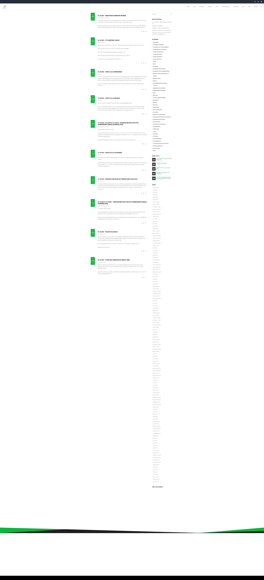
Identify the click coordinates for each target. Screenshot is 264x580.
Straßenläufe (102, 42)
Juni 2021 (155, 332)
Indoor (155, 80)
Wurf (154, 150)
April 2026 (155, 197)
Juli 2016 (155, 467)
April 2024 (155, 255)
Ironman (155, 85)
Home (188, 6)
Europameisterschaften (104, 126)
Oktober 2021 (156, 322)
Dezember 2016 (157, 455)
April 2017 (155, 445)
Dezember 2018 (157, 397)
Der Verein (201, 6)
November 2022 (157, 293)
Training (209, 6)
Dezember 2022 (157, 291)
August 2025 (156, 216)
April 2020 (155, 358)
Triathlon (101, 181)
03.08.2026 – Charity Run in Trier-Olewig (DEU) (161, 30)
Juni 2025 (155, 221)
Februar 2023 (156, 286)
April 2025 (155, 226)
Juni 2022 (155, 303)
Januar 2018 (156, 423)
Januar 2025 (156, 233)
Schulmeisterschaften (159, 119)
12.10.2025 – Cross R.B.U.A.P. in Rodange (110, 152)
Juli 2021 (155, 329)
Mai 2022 (155, 305)
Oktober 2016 (156, 460)
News (194, 6)
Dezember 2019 (157, 368)
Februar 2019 (156, 392)
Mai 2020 (155, 356)
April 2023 (155, 281)
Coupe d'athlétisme (158, 51)
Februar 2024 (156, 259)
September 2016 (157, 462)
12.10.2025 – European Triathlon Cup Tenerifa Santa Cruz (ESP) (117, 179)
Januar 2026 (156, 204)
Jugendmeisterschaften (159, 88)
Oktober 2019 (156, 373)
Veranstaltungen (226, 6)
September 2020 (157, 349)
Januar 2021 (156, 341)
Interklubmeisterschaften (160, 83)
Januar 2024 (156, 262)
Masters (155, 102)
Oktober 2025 (156, 211)
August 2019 (156, 378)
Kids (154, 92)
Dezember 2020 (157, 344)
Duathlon (155, 66)
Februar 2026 (156, 202)
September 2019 (157, 375)
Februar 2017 (156, 450)
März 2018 (155, 419)
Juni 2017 (155, 440)
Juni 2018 (155, 411)
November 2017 (157, 428)
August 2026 (156, 187)
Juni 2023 (155, 276)
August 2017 (156, 435)
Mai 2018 (155, 414)
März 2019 (155, 390)
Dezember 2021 (157, 317)
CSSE (154, 64)
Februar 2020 (156, 363)
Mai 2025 (155, 223)
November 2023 (157, 267)
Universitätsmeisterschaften (161, 143)
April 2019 (155, 387)
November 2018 (157, 399)
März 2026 (155, 199)
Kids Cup (155, 95)
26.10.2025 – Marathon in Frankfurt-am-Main (112, 15)
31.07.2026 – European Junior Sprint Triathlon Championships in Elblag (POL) (161, 33)
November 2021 (157, 320)
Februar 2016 (156, 479)
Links (249, 6)
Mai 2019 (155, 385)
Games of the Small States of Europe (161, 75)
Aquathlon (156, 42)
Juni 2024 (155, 250)
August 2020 (156, 351)
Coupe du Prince (157, 59)
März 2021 (155, 337)
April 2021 (155, 334)
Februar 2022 (156, 313)
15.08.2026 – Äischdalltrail (157, 25)
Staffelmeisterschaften (159, 124)
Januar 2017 (156, 452)
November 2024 (157, 238)
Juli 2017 (155, 438)
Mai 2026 (155, 194)
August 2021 (156, 327)
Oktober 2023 (156, 269)
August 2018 (156, 407)
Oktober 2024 (156, 240)
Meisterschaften (157, 109)
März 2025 (155, 228)
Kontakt (256, 6)
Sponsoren (236, 6)
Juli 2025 (155, 219)
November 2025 (157, 209)
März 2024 (155, 257)
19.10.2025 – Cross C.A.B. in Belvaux (109, 98)
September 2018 (157, 404)
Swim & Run (156, 129)
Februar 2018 (156, 421)
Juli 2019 (155, 380)
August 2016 (156, 464)
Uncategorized (157, 141)
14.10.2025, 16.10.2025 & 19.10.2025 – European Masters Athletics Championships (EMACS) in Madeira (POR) (118, 123)
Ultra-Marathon (157, 138)
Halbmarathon (102, 262)
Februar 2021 (156, 339)
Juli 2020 (155, 353)
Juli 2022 (155, 300)
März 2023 (155, 284)
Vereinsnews (156, 148)
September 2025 (157, 214)
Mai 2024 (155, 252)
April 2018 (155, 416)
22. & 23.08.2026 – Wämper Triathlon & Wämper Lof (162, 22)
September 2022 (157, 298)
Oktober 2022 (156, 296)
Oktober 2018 (156, 402)
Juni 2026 (155, 192)
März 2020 (155, 361)
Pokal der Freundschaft (159, 114)
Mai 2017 (155, 443)
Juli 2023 (155, 274)
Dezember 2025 (157, 206)
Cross (100, 74)
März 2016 (155, 476)
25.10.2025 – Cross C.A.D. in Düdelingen (110, 72)
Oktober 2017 (156, 431)
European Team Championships (161, 71)
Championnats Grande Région (161, 47)
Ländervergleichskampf (159, 97)
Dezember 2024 (157, 235)
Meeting (155, 104)
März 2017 (155, 447)
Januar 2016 (156, 481)
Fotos (217, 6)
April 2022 (155, 308)
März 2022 (155, 310)
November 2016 (157, 457)
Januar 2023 (156, 288)
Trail (154, 131)
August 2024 (156, 245)
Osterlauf (155, 112)
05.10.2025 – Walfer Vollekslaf (108, 232)
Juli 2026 (155, 190)
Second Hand (156, 121)
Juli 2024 (155, 247)
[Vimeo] (261, 2)
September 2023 (157, 272)
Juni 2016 (155, 469)
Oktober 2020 (156, 346)
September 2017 (157, 433)
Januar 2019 (156, 394)
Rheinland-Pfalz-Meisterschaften (162, 117)
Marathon (155, 100)
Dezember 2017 (157, 426)
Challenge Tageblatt (158, 44)
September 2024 (157, 243)
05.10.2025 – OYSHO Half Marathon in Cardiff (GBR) (114, 260)
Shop (243, 6)
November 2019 (157, 370)
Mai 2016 (155, 472)
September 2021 (157, 325)
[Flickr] (258, 2)
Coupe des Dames (157, 54)
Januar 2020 (156, 366)
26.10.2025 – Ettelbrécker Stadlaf (109, 40)
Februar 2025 (156, 231)
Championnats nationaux (104, 17)
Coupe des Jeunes (157, 56)
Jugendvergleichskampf (159, 90)
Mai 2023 (155, 279)
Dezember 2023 (157, 264)
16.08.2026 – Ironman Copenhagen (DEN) (160, 28)
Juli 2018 (155, 409)
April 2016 (155, 474)
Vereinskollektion (158, 145)
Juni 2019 (155, 382)
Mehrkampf (156, 107)
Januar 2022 (156, 315)
